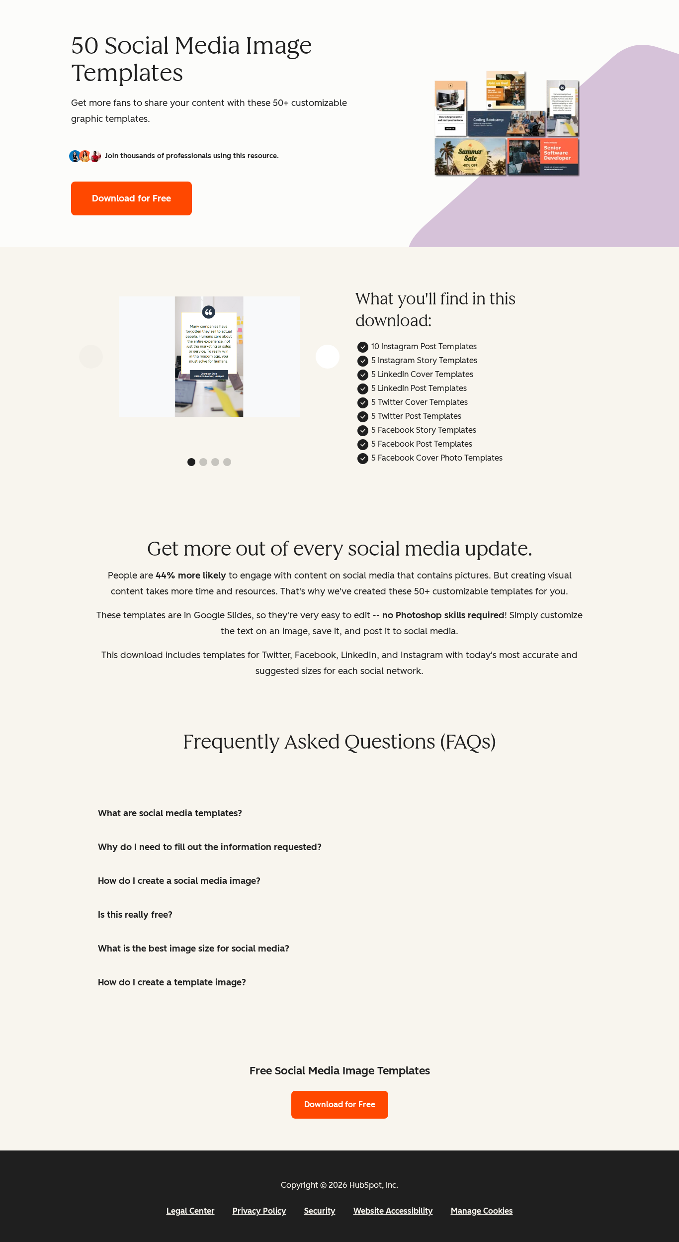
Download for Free (131, 198)
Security (320, 1211)
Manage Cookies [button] (482, 1211)
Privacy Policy (259, 1211)
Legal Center (191, 1211)
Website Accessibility (393, 1211)
